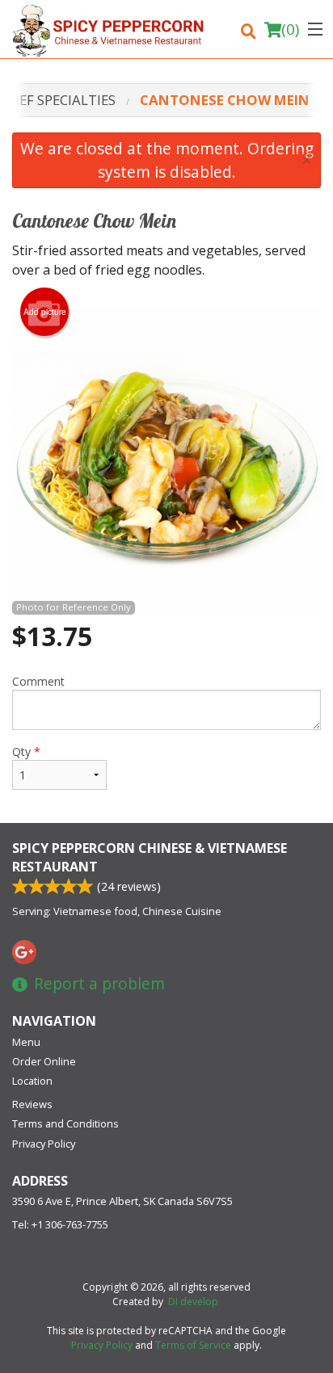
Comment (38, 681)
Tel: (60, 1224)
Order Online (44, 1061)
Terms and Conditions (65, 1123)
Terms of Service (193, 1345)
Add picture (44, 311)
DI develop (193, 1301)
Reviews (32, 1104)
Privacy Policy (43, 1143)
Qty (26, 751)
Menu (26, 1042)
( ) (290, 29)
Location (32, 1080)
